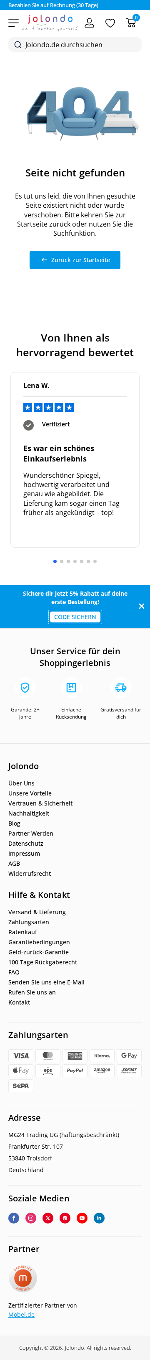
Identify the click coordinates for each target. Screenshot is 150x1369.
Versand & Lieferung (37, 912)
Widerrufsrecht (29, 874)
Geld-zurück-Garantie (38, 952)
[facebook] (13, 1218)
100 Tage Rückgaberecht (42, 962)
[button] (55, 561)
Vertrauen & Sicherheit (40, 803)
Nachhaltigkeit (28, 813)
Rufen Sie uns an (32, 992)
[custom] (65, 1218)
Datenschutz (25, 843)
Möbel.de (21, 1314)
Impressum (24, 854)
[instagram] (30, 1218)
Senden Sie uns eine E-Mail (46, 982)
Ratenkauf (22, 932)
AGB (14, 864)
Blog (14, 823)
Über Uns (21, 783)
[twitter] (47, 1218)
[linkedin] (99, 1218)
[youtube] (82, 1218)
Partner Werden (30, 833)
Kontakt (19, 1002)
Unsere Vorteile (30, 793)
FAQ (14, 972)
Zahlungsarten (28, 922)
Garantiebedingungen (39, 942)
